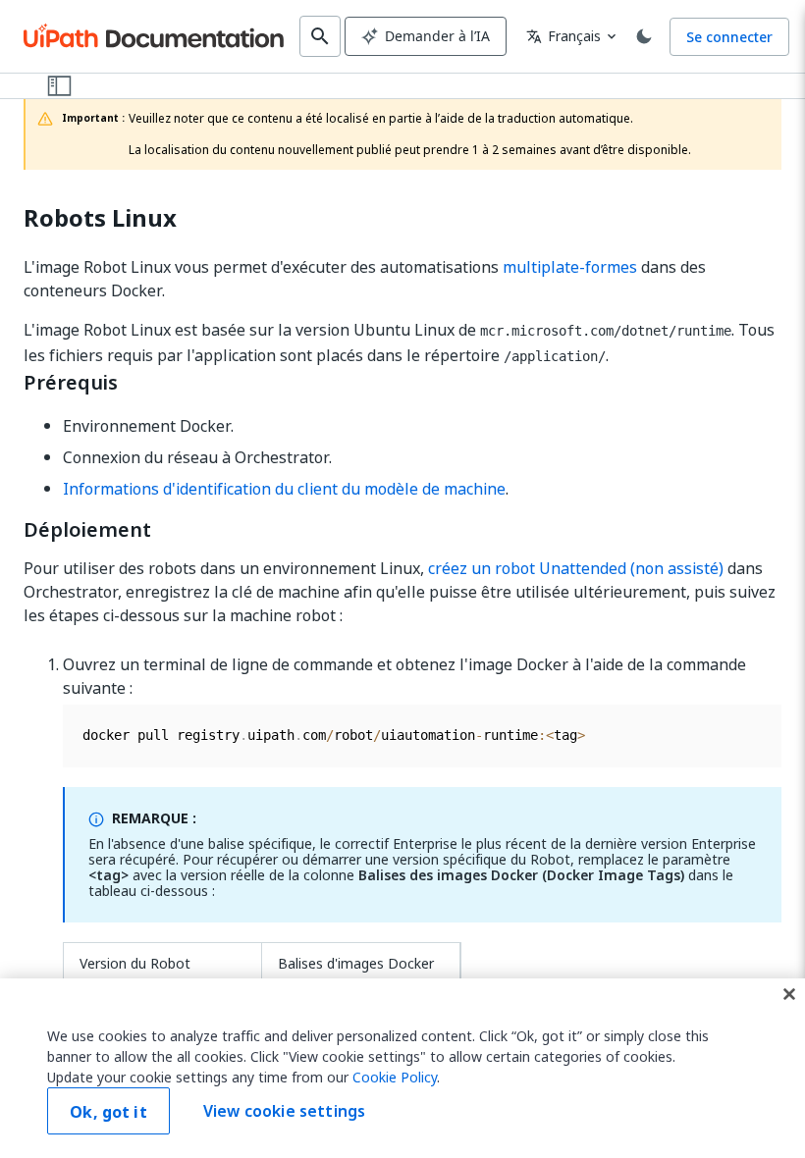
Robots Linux (100, 218)
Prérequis (71, 382)
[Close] (789, 994)
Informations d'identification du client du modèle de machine (284, 488)
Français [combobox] (563, 36)
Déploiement (87, 530)
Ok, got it (108, 1112)
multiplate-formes (570, 267)
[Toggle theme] (644, 36)
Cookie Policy (394, 1077)
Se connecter (729, 36)
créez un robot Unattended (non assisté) (576, 568)
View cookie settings (284, 1111)
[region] (402, 1068)
